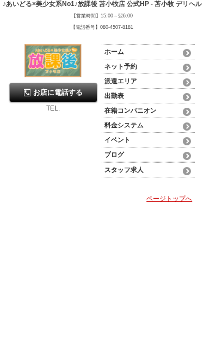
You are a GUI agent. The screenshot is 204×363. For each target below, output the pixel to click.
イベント (117, 140)
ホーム (114, 52)
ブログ (114, 154)
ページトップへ (169, 198)
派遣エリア (120, 81)
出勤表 (114, 96)
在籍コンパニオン (130, 110)
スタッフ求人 (124, 170)
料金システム (124, 125)
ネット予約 (120, 66)
